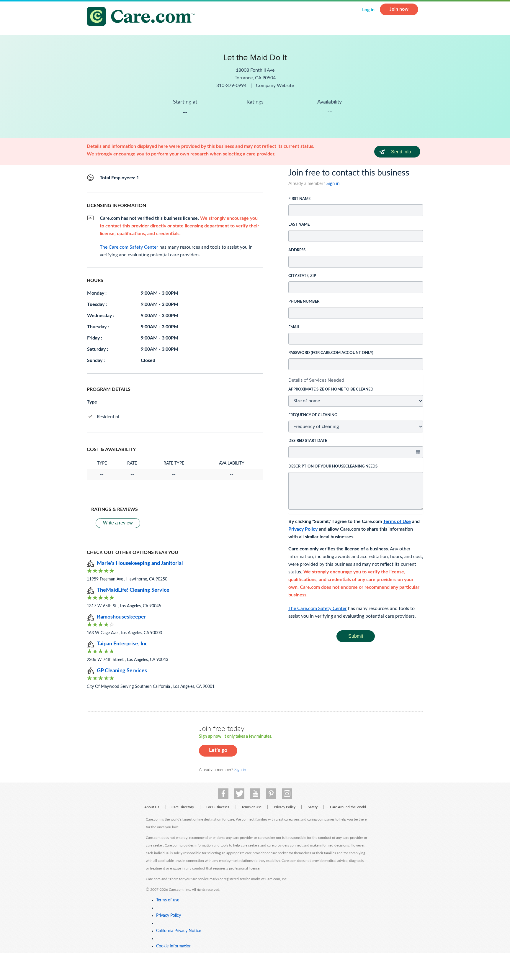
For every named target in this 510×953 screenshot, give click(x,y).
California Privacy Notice (178, 931)
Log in (368, 9)
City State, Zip (302, 276)
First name (299, 199)
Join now (399, 9)
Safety (313, 807)
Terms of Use (397, 521)
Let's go (218, 750)
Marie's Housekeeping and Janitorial (140, 563)
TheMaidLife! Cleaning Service (133, 590)
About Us (151, 807)
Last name (299, 225)
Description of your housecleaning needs (332, 466)
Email (294, 327)
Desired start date (307, 441)
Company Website (275, 85)
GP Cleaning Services (122, 670)
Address (296, 250)
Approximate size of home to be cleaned (330, 389)
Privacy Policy (303, 529)
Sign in (332, 183)
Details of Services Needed (316, 380)
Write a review (118, 522)
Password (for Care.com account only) (330, 353)
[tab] (356, 380)
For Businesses (217, 807)
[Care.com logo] (143, 17)
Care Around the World (348, 807)
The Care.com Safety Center (317, 608)
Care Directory (182, 807)
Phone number (303, 302)
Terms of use (167, 900)
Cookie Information (174, 946)
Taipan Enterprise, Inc (122, 644)
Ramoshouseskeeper (121, 617)
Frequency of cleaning (312, 415)
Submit (355, 636)
